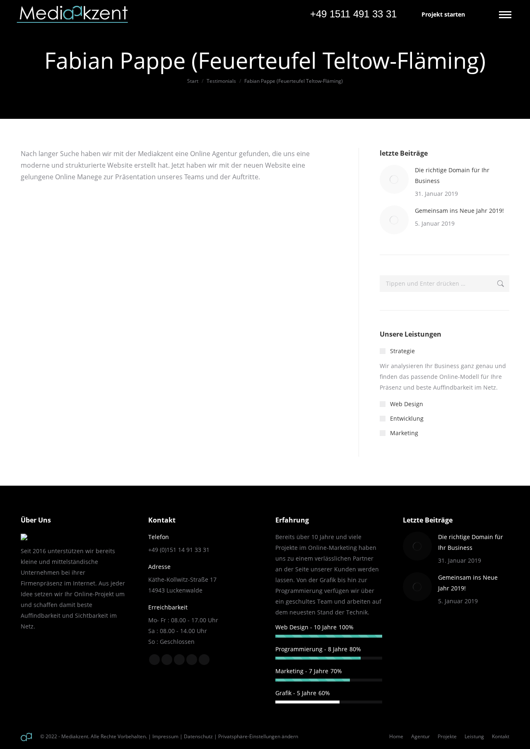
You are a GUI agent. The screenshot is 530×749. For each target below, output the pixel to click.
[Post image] (394, 179)
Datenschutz (198, 736)
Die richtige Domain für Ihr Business (452, 175)
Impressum (165, 736)
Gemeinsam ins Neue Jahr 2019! (459, 210)
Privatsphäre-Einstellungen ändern (258, 736)
